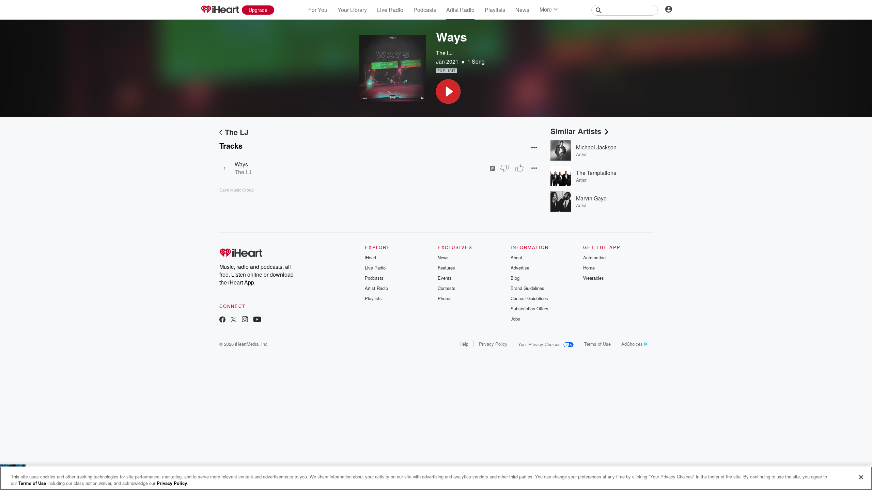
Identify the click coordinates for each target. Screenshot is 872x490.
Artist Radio (460, 10)
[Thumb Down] (504, 168)
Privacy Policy (493, 344)
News (522, 10)
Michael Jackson (596, 147)
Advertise (520, 267)
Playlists (495, 10)
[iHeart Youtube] (257, 320)
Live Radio (390, 10)
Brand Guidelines (527, 288)
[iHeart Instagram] (245, 320)
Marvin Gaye (591, 198)
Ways (241, 164)
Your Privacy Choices (539, 344)
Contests (446, 288)
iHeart (370, 257)
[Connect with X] (233, 320)
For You (317, 10)
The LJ (444, 53)
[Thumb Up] (519, 168)
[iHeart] (219, 10)
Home (589, 267)
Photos (445, 298)
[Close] (861, 477)
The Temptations (596, 173)
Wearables (593, 278)
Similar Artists (575, 131)
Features (446, 267)
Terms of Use (597, 344)
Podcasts (425, 10)
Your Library (352, 10)
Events (445, 278)
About (516, 257)
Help (464, 344)
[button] (448, 91)
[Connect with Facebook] (222, 320)
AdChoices (632, 344)
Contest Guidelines (529, 298)
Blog (515, 278)
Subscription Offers (529, 308)
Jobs (515, 318)
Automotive (594, 257)
